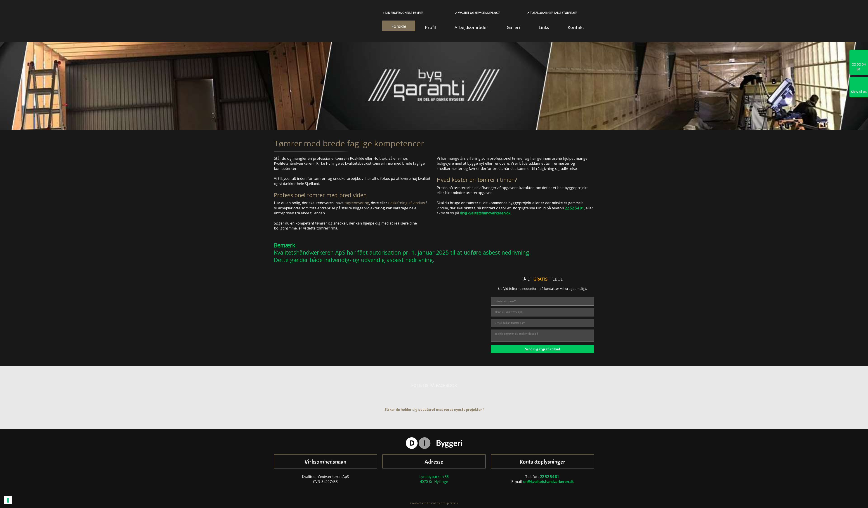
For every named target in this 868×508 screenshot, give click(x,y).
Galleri (513, 27)
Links (544, 27)
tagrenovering (356, 202)
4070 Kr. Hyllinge (434, 481)
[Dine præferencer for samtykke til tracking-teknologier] (8, 500)
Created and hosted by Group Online (434, 503)
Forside (398, 26)
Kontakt (576, 27)
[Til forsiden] (325, 21)
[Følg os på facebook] (433, 397)
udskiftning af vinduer (407, 202)
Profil (430, 27)
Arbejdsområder (471, 27)
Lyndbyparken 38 (434, 476)
